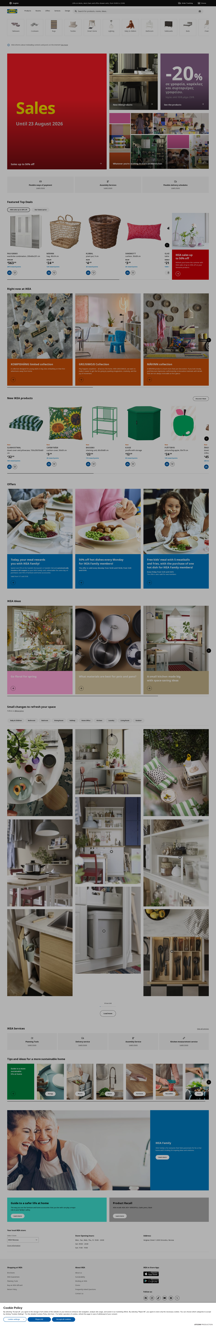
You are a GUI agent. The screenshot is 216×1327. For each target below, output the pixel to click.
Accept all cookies (63, 1319)
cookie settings (14, 1319)
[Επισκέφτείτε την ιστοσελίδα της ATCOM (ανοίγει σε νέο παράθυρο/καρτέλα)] (203, 1324)
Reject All (39, 1319)
